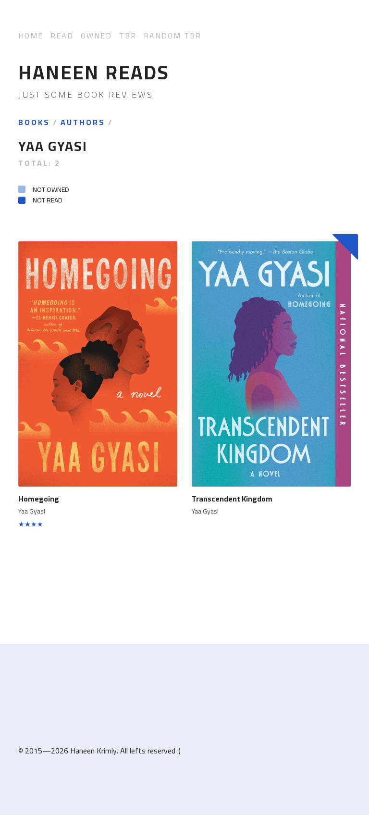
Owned (96, 36)
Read (62, 36)
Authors (83, 122)
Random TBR (172, 36)
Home (30, 36)
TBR (127, 36)
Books (34, 122)
